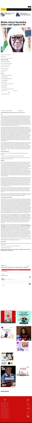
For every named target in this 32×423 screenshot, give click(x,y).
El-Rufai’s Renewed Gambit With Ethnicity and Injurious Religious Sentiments (25, 14)
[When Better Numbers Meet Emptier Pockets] (2, 14)
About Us (28, 403)
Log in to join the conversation (16, 269)
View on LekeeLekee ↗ (28, 265)
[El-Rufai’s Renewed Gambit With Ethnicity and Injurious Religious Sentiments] (18, 14)
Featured (2, 26)
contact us (28, 413)
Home (27, 402)
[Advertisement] (16, 258)
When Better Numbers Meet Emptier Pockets (10, 14)
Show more (2, 274)
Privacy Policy (28, 404)
